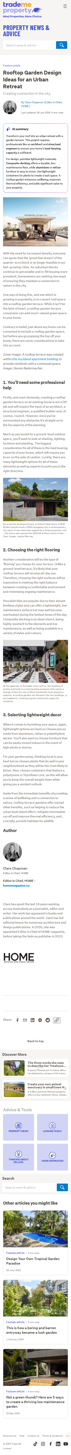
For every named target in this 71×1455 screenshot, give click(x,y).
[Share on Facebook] (17, 1020)
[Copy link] (57, 1020)
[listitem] (18, 1127)
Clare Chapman (15, 868)
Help (22, 1435)
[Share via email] (25, 1020)
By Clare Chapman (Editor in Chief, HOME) (41, 104)
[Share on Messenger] (40, 1020)
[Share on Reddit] (47, 1020)
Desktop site (9, 1435)
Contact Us (33, 1435)
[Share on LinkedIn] (32, 1020)
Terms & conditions (52, 1435)
